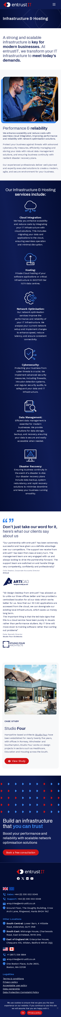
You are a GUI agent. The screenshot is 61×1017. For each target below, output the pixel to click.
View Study (18, 760)
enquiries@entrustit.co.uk (21, 903)
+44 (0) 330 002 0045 (26, 894)
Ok (23, 1013)
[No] (57, 1008)
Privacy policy (34, 1013)
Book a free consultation (20, 852)
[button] (54, 4)
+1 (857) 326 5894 (16, 954)
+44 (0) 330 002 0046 (29, 899)
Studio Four (41, 734)
